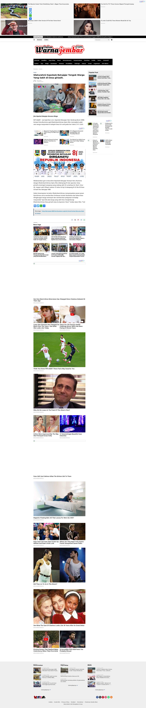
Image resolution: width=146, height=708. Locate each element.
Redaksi (73, 702)
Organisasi (97, 63)
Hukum (84, 63)
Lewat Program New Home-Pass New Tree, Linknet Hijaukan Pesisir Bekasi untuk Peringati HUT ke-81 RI (104, 77)
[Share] (30, 18)
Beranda (39, 39)
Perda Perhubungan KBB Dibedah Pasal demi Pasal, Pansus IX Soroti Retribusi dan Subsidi (49, 670)
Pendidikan (69, 63)
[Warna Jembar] (59, 50)
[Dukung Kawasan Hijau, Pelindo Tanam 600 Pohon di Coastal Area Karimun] (92, 85)
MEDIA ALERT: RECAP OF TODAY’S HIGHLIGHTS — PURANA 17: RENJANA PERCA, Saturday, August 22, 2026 (103, 683)
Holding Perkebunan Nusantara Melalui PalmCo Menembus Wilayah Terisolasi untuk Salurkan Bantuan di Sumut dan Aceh (76, 238)
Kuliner (36, 63)
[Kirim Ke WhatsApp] (84, 220)
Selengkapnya (45, 689)
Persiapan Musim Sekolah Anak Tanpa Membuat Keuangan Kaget (76, 670)
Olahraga (77, 63)
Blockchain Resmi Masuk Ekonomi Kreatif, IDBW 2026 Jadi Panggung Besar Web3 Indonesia (104, 112)
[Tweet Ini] (75, 220)
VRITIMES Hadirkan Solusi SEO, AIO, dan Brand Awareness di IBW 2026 (103, 98)
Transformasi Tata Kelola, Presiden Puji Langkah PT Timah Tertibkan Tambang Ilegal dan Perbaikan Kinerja (103, 91)
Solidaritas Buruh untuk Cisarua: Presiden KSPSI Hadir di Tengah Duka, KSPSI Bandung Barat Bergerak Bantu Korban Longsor (40, 238)
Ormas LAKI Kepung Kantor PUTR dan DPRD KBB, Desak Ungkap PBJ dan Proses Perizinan (59, 255)
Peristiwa (86, 60)
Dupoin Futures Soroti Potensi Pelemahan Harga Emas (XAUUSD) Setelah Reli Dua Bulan (104, 105)
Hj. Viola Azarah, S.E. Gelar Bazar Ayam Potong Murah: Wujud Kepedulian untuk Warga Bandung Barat (77, 255)
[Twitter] (30, 12)
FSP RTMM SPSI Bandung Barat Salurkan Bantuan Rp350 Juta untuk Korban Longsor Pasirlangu (58, 238)
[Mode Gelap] (112, 39)
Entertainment (67, 60)
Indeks (46, 39)
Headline (44, 60)
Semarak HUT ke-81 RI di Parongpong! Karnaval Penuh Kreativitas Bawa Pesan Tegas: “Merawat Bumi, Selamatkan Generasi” (49, 683)
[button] (108, 39)
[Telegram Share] (81, 220)
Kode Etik (57, 702)
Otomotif (106, 60)
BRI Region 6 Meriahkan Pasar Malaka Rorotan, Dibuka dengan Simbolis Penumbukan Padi (103, 677)
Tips (42, 63)
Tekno (99, 60)
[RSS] (111, 697)
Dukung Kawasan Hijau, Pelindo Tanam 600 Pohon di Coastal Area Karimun (104, 84)
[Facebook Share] (72, 220)
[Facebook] (30, 9)
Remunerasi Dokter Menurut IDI (70, 676)
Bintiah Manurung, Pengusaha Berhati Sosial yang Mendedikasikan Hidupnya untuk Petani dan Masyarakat (41, 255)
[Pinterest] (103, 697)
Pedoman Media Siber (91, 702)
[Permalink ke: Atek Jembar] (34, 81)
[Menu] (34, 39)
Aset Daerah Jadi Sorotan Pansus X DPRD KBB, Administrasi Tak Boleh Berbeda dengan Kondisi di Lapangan (50, 677)
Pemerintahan (78, 60)
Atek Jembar (39, 80)
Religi (46, 63)
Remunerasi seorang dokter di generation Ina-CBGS (73, 681)
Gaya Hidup (52, 60)
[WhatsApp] (30, 15)
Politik (93, 60)
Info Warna (105, 63)
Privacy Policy (65, 702)
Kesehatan (54, 63)
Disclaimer (80, 702)
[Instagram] (105, 697)
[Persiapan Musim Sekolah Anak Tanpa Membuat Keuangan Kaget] (64, 670)
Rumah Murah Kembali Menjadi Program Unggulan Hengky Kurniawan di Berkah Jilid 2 (84, 37)
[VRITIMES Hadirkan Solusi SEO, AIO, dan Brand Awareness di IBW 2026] (92, 98)
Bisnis (59, 60)
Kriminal (61, 63)
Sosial (89, 63)
